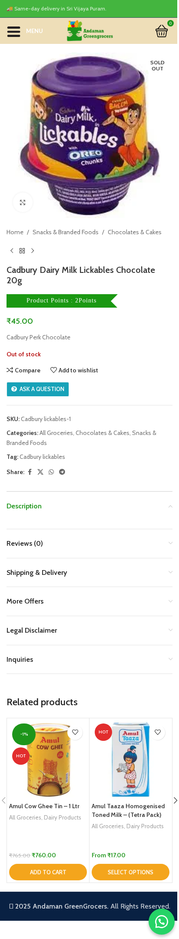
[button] (48, 872)
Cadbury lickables (42, 457)
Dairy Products (62, 817)
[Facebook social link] (29, 472)
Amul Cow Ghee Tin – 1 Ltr (44, 806)
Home (15, 232)
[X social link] (40, 472)
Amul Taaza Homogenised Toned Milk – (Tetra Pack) (128, 810)
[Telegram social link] (62, 472)
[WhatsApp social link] (51, 472)
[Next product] (32, 251)
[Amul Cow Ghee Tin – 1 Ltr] (48, 759)
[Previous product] (12, 251)
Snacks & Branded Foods (66, 232)
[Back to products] (22, 251)
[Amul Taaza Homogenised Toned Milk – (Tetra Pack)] (130, 759)
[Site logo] (89, 30)
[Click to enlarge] (23, 202)
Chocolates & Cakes (135, 232)
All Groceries (56, 433)
